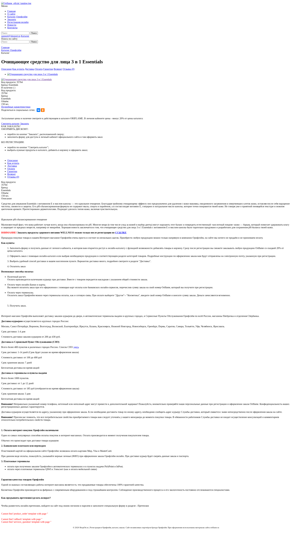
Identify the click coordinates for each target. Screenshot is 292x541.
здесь (76, 347)
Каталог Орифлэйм (17, 16)
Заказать (11, 19)
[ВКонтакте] (38, 110)
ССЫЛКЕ (121, 232)
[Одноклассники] (43, 110)
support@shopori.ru (10, 36)
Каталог (25, 36)
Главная (11, 11)
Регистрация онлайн (18, 22)
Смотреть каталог (10, 123)
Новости (11, 25)
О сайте (11, 14)
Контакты (12, 27)
